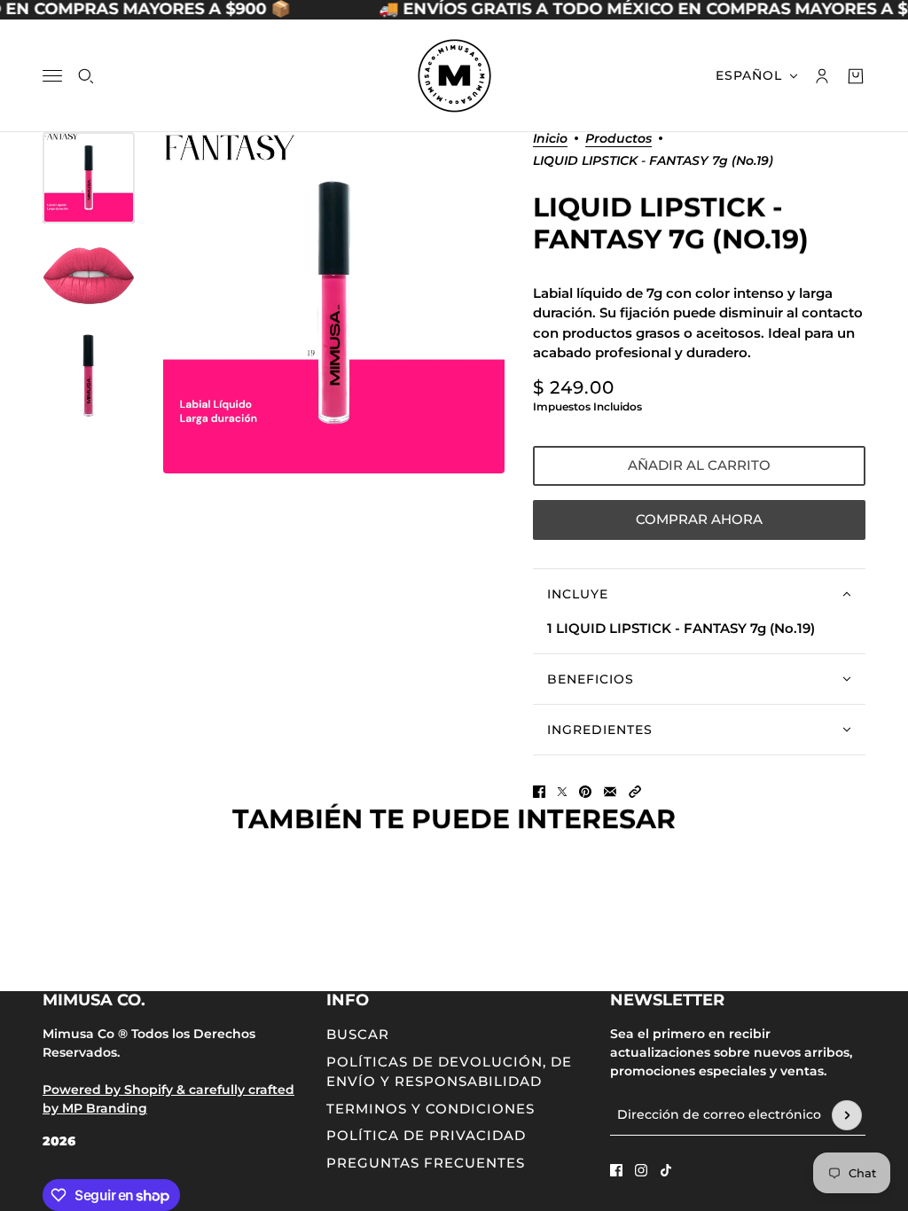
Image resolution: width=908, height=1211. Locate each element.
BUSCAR (357, 1034)
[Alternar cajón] (52, 76)
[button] (635, 791)
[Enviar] (847, 1115)
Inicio (550, 139)
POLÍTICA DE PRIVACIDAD (426, 1135)
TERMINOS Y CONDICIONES (430, 1108)
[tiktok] (666, 1170)
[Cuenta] (822, 75)
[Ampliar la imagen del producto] (334, 302)
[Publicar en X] (562, 792)
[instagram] (641, 1170)
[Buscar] (86, 75)
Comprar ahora (699, 519)
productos (618, 139)
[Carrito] (855, 75)
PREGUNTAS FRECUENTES (425, 1162)
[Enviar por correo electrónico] (610, 791)
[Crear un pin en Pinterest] (585, 791)
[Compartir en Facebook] (539, 791)
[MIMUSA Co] (454, 76)
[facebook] (616, 1170)
